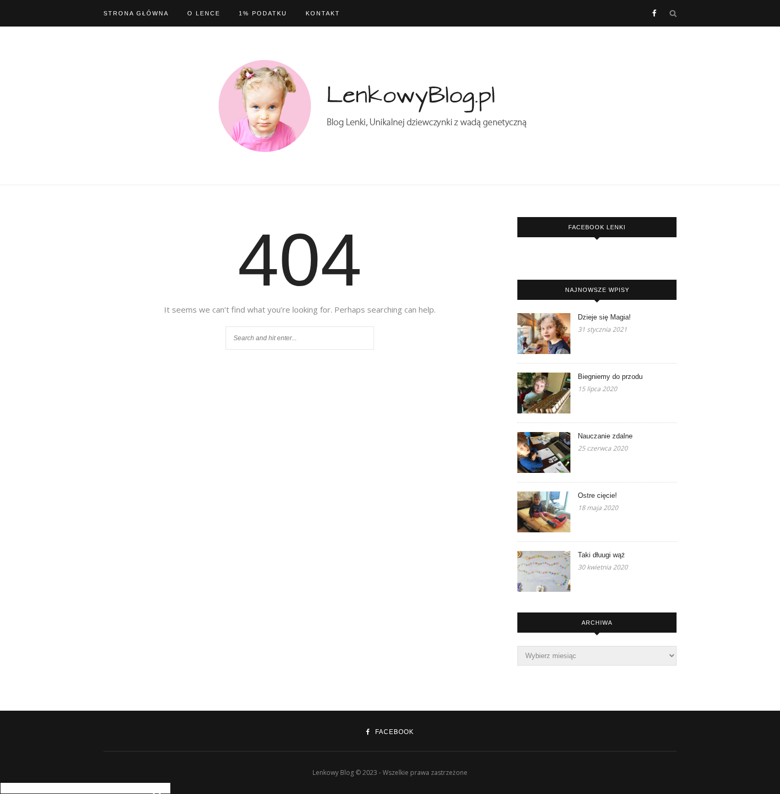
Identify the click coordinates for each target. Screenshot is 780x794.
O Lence (203, 13)
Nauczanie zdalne (605, 436)
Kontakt (323, 13)
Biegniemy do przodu (610, 377)
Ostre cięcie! (597, 495)
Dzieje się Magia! (604, 317)
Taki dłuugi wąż (601, 555)
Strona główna (136, 13)
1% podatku (263, 13)
